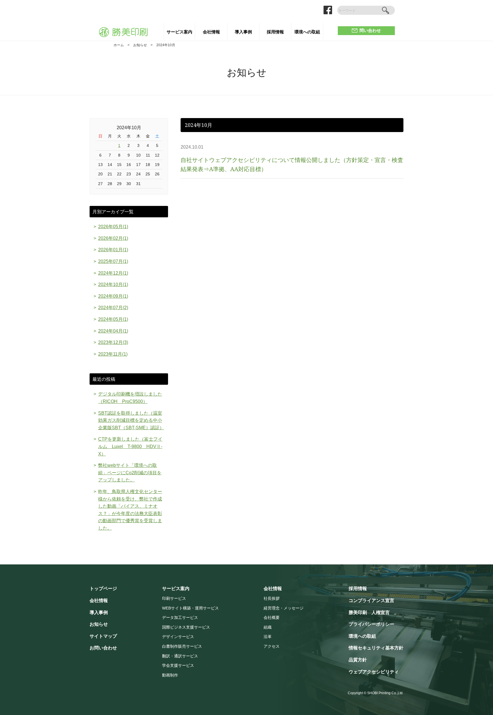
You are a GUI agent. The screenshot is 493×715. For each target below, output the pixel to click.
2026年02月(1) (113, 238)
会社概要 (272, 617)
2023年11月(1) (113, 354)
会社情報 (211, 31)
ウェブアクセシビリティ (374, 671)
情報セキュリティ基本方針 (376, 647)
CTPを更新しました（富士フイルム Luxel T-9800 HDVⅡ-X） (130, 446)
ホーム (119, 45)
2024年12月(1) (113, 273)
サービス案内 (179, 31)
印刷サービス (174, 598)
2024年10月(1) (113, 284)
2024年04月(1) (113, 331)
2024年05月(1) (113, 319)
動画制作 (170, 675)
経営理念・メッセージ (284, 608)
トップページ (103, 588)
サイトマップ (103, 636)
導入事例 (243, 31)
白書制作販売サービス (182, 646)
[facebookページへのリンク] (328, 10)
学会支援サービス (178, 665)
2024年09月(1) (113, 296)
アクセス (272, 646)
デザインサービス (178, 637)
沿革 (268, 637)
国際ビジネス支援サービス (186, 627)
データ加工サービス (180, 617)
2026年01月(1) (113, 249)
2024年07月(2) (113, 307)
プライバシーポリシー (371, 624)
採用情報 (275, 31)
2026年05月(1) (113, 226)
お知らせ (140, 45)
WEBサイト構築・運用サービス (190, 608)
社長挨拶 (272, 598)
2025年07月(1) (113, 261)
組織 (268, 627)
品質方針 (358, 659)
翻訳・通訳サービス (180, 656)
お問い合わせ (103, 647)
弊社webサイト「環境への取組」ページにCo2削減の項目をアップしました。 (129, 472)
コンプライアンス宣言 (371, 600)
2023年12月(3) (113, 342)
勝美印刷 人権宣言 (369, 612)
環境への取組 (307, 31)
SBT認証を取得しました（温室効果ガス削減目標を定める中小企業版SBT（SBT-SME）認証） (131, 420)
